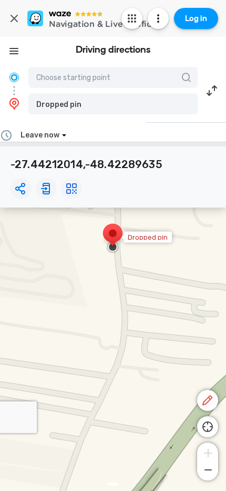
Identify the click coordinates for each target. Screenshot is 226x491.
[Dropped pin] (112, 238)
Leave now (39, 135)
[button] (113, 103)
